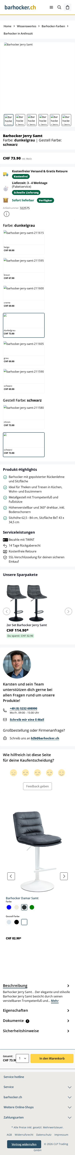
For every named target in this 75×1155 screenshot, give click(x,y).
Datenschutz (44, 1134)
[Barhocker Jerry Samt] (37, 77)
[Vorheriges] (11, 876)
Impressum (61, 1134)
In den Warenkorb (52, 1058)
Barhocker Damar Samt (22, 898)
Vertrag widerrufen (24, 1144)
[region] (37, 876)
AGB (9, 1134)
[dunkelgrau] (24, 907)
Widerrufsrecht (24, 1134)
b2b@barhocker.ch (45, 738)
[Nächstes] (64, 876)
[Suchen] (59, 7)
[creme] (16, 907)
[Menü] (51, 7)
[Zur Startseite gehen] (20, 7)
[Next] (68, 611)
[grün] (32, 907)
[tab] (36, 993)
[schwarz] (16, 922)
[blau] (9, 907)
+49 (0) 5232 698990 (23, 708)
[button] (6, 214)
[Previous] (6, 611)
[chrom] (9, 922)
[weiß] (24, 922)
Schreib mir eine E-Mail (27, 720)
